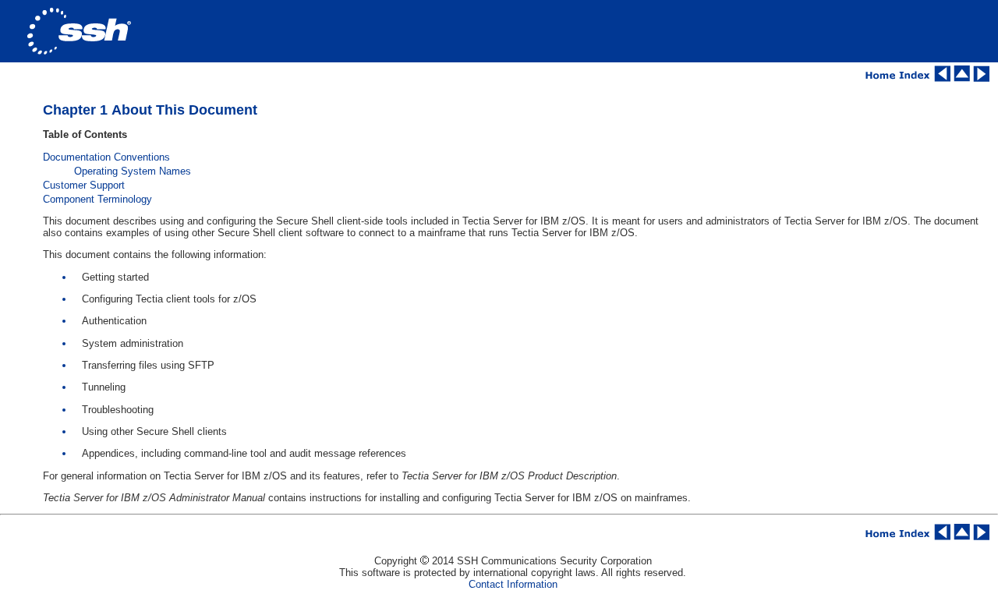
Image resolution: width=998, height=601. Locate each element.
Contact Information (513, 584)
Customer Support (84, 185)
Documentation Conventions (106, 157)
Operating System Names (132, 171)
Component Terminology (97, 199)
